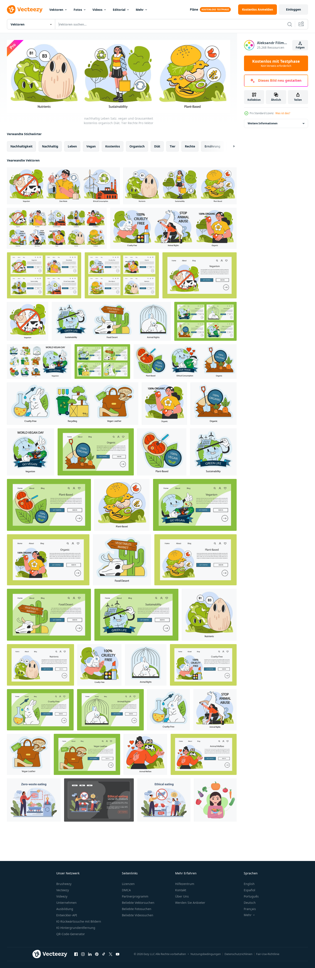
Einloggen (293, 9)
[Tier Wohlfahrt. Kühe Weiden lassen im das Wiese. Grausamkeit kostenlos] (145, 754)
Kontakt (180, 890)
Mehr (140, 10)
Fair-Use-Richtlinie (267, 954)
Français (250, 909)
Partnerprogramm (135, 896)
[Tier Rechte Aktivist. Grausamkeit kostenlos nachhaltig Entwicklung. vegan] (215, 709)
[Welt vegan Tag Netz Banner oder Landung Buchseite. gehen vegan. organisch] (96, 451)
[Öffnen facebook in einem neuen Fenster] (76, 954)
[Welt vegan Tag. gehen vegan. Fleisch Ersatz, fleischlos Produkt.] (161, 451)
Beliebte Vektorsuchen (138, 903)
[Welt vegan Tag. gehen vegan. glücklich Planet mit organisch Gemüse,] (30, 451)
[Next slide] (230, 146)
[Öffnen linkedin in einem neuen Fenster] (90, 954)
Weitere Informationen (263, 123)
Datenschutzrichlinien (238, 954)
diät (157, 146)
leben (72, 146)
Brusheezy (63, 884)
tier (172, 146)
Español (249, 890)
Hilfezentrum (184, 884)
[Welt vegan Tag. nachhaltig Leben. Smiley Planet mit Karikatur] (213, 451)
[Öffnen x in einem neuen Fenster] (110, 954)
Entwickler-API (66, 915)
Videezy (61, 896)
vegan (91, 146)
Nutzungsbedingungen (206, 954)
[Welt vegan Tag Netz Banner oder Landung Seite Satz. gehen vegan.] (205, 321)
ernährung (212, 146)
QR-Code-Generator (70, 934)
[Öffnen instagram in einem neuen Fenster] (83, 954)
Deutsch (250, 903)
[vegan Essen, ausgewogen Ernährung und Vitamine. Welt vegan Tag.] (209, 615)
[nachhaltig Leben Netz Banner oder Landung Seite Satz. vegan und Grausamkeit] (44, 275)
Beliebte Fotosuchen (136, 909)
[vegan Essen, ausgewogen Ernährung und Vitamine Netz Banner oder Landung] (40, 665)
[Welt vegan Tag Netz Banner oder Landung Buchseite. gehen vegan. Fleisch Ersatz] (49, 505)
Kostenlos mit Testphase (276, 63)
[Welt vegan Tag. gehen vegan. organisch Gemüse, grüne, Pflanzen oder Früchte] (164, 403)
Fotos (78, 10)
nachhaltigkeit (21, 146)
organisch (137, 146)
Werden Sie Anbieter (190, 903)
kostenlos (112, 146)
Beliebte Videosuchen (137, 915)
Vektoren (56, 10)
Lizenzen (128, 884)
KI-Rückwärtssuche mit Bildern (78, 921)
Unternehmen (66, 903)
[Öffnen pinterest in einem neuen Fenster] (97, 954)
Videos (97, 10)
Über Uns (182, 896)
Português (251, 896)
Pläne (194, 9)
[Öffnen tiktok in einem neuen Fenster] (103, 954)
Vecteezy (62, 890)
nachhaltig (50, 146)
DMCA (126, 890)
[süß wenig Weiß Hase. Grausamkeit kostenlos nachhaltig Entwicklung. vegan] (99, 665)
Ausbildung (64, 909)
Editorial (119, 10)
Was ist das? (282, 113)
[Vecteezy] (24, 9)
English (249, 884)
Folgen (300, 47)
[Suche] (289, 24)
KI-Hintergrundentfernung (75, 928)
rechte (190, 146)
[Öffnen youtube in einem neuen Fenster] (117, 954)
